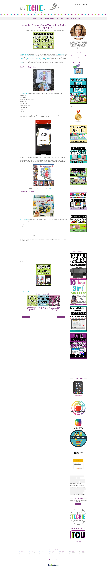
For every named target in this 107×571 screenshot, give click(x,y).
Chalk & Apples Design (71, 567)
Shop (41, 18)
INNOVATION (82, 481)
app (70, 476)
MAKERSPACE (72, 485)
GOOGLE (77, 481)
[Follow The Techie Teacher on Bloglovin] (78, 395)
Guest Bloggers (49, 18)
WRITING (82, 494)
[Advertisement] (78, 242)
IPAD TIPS (79, 483)
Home (28, 18)
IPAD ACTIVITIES (73, 483)
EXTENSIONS (72, 481)
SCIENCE (83, 487)
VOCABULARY (72, 494)
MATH (77, 485)
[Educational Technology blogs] (78, 122)
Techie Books (59, 18)
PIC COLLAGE (81, 485)
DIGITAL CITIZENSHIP (41, 30)
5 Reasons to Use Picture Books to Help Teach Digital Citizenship (35, 58)
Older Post (60, 316)
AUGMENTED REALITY (79, 476)
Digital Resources (71, 18)
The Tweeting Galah (60, 54)
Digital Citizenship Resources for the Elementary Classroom (32, 309)
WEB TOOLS (78, 494)
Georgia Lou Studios (55, 567)
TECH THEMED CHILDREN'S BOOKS (57, 30)
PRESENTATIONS (73, 487)
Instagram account (24, 54)
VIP (79, 18)
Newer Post (26, 316)
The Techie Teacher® (41, 567)
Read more (53, 569)
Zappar (21, 62)
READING (47, 30)
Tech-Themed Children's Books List (54, 53)
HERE (50, 188)
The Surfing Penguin (29, 55)
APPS (35, 30)
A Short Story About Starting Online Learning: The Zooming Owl (54, 309)
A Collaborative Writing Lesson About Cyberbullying (43, 309)
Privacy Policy (78, 541)
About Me (35, 18)
